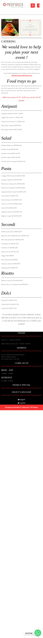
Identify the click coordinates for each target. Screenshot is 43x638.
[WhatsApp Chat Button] (38, 633)
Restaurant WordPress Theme (16, 407)
